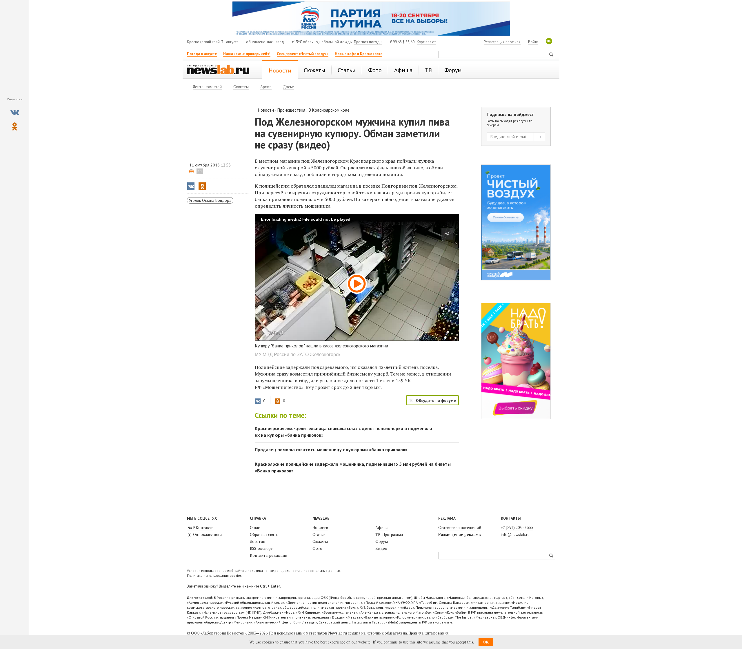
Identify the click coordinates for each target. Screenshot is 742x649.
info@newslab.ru (515, 534)
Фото (317, 548)
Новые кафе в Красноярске (358, 53)
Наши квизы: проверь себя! (246, 53)
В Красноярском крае (329, 110)
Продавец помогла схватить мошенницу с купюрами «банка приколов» (331, 449)
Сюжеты (320, 541)
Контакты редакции (268, 555)
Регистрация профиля (502, 41)
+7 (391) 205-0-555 (517, 527)
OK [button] (486, 642)
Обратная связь (264, 534)
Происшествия (291, 110)
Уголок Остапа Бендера (210, 200)
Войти (533, 41)
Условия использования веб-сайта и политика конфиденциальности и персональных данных (264, 570)
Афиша (381, 527)
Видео (381, 548)
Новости (266, 110)
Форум (381, 541)
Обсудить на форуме (436, 400)
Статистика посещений (459, 527)
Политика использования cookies (214, 575)
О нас (255, 527)
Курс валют (426, 41)
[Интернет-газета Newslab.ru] (221, 70)
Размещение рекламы (459, 534)
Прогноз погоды (368, 41)
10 (199, 171)
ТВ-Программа (389, 534)
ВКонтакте (202, 527)
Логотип (257, 541)
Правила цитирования (428, 633)
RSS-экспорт (261, 548)
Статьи (318, 534)
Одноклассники (207, 534)
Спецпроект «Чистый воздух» (302, 53)
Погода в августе (202, 53)
